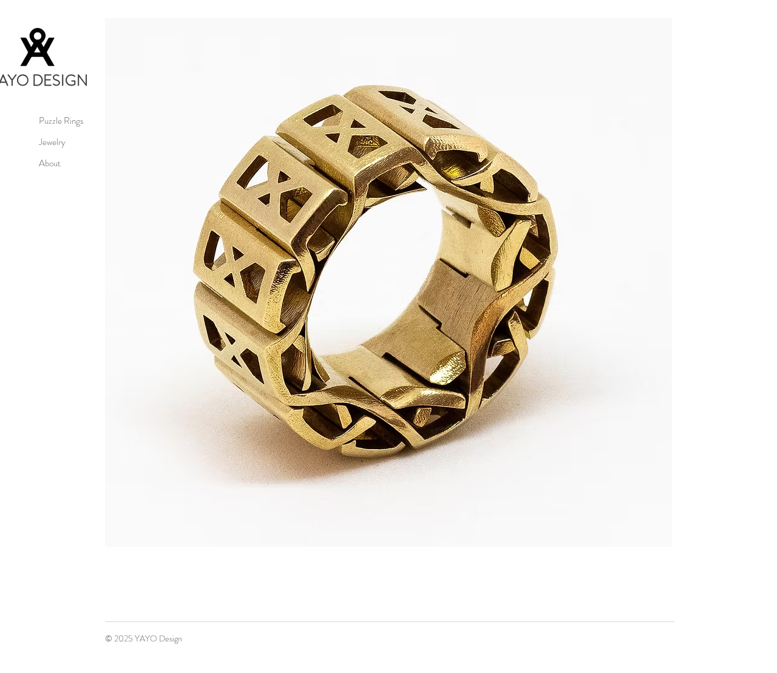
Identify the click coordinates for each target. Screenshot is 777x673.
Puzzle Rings (61, 120)
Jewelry (52, 142)
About (50, 163)
